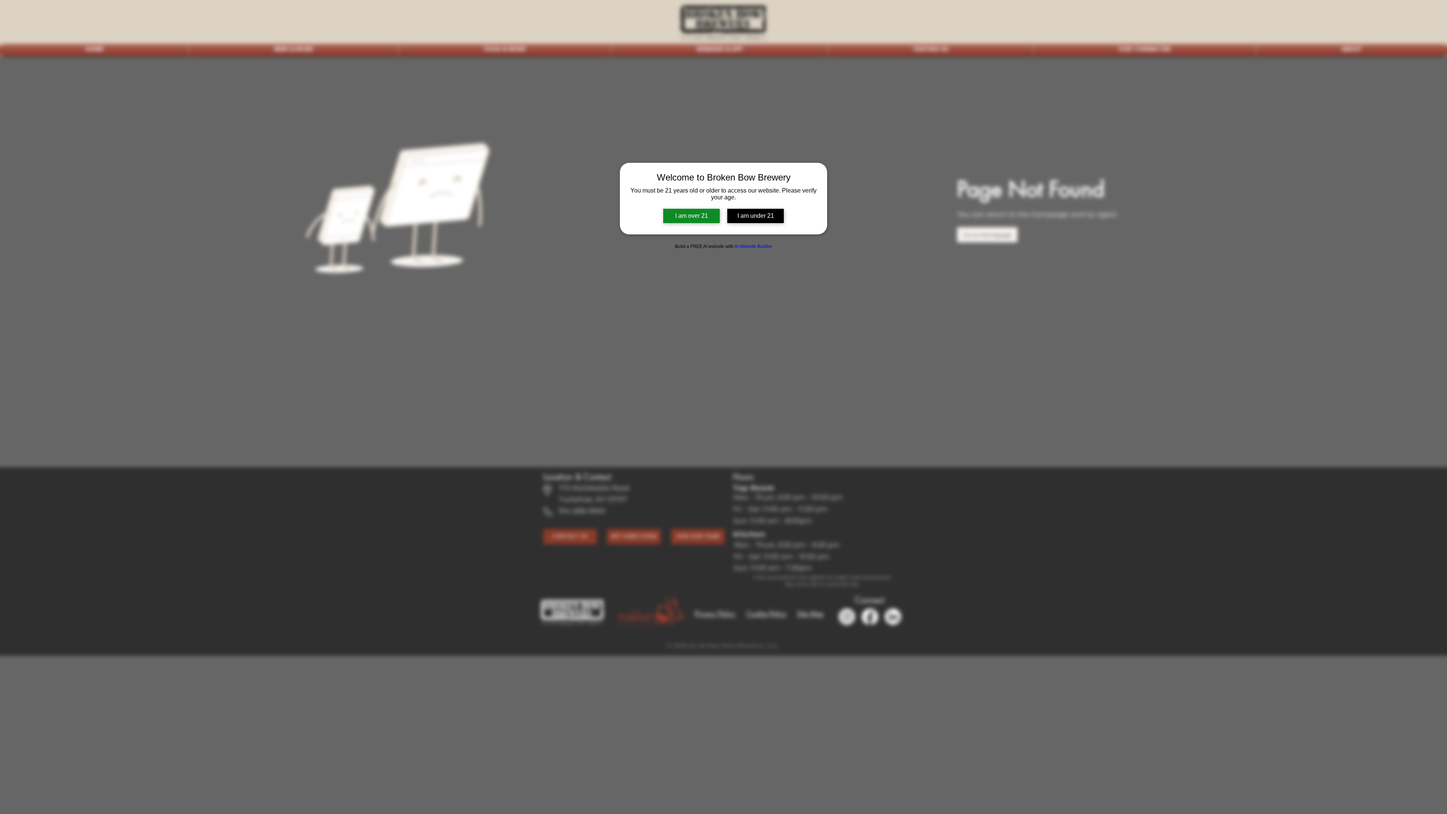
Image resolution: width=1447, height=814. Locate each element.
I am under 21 (755, 216)
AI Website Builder (753, 246)
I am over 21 (691, 216)
